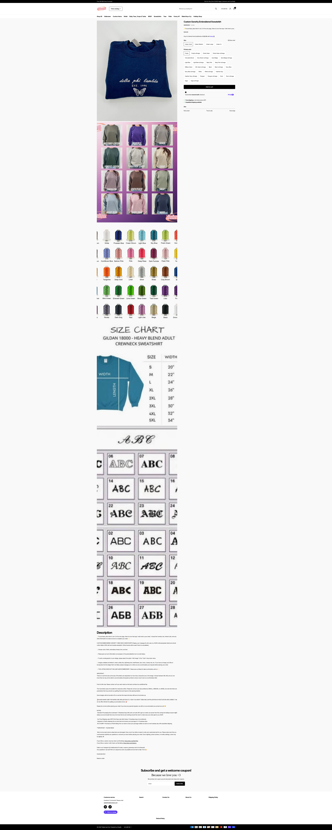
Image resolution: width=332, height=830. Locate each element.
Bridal (125, 16)
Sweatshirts (157, 16)
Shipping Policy (213, 797)
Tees (164, 16)
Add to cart (209, 87)
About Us (188, 797)
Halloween (107, 16)
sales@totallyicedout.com (110, 802)
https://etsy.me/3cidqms (129, 743)
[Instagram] (105, 806)
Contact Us (165, 797)
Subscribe (179, 783)
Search (141, 797)
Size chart (232, 40)
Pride (170, 16)
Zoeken (216, 9)
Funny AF (177, 16)
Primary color (187, 49)
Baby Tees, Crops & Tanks (137, 16)
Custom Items (117, 16)
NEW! (150, 16)
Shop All (99, 16)
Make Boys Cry (186, 16)
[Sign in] (230, 9)
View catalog (115, 9)
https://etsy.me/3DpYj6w (131, 741)
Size (209, 40)
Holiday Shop (197, 16)
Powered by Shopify (116, 827)
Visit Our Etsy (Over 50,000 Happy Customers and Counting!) (219, 1)
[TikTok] (110, 806)
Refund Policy (160, 818)
